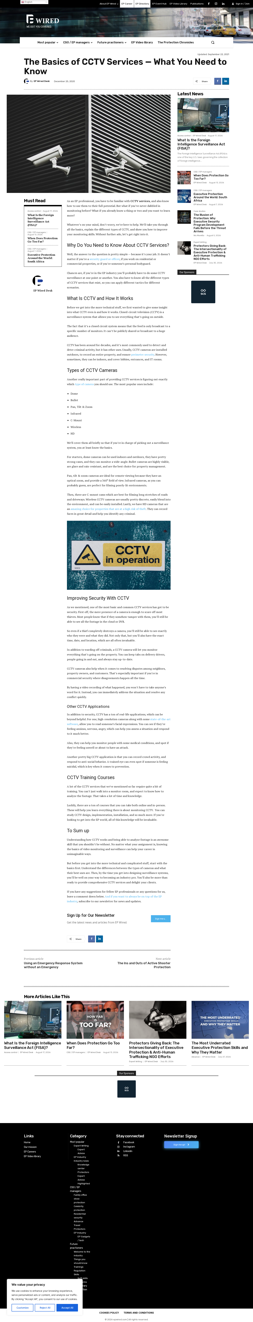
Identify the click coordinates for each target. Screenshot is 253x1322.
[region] (45, 1297)
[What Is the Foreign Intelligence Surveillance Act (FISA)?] (203, 115)
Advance (196, 1057)
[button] (213, 42)
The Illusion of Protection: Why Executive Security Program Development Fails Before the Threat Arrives (210, 223)
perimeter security (142, 354)
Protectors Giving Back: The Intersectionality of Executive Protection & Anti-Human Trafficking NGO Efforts (210, 252)
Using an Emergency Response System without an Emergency (53, 965)
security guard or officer (104, 259)
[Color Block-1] (203, 292)
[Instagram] (216, 4)
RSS (125, 1155)
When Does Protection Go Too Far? (43, 239)
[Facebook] (208, 4)
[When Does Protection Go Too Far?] (184, 177)
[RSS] (118, 1155)
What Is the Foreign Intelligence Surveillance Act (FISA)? (41, 220)
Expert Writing (200, 242)
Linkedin (127, 1151)
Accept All (67, 1307)
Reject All (45, 1307)
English (28, 2)
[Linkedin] (223, 4)
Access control (34, 211)
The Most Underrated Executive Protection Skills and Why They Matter (220, 1048)
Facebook (128, 1142)
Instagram (129, 1146)
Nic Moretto (199, 235)
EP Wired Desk (42, 81)
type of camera (84, 384)
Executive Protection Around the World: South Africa (41, 258)
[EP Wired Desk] (27, 81)
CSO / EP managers (37, 232)
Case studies (199, 211)
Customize (23, 1307)
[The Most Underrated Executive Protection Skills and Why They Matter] (220, 1020)
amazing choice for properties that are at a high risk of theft (108, 509)
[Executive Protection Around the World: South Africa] (184, 196)
